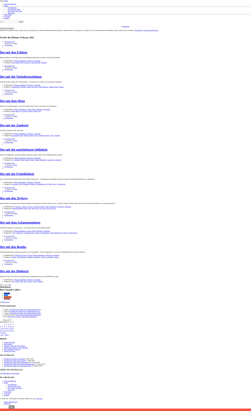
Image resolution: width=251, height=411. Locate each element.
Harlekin (23, 87)
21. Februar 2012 (9, 236)
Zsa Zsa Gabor (51, 208)
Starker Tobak (31, 109)
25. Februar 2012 (9, 139)
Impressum (7, 404)
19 (13, 328)
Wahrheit (40, 281)
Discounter (25, 184)
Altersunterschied (17, 208)
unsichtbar (51, 160)
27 (1, 333)
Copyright (7, 16)
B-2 (13, 160)
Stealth (37, 160)
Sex (21, 111)
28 (3, 333)
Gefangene (19, 233)
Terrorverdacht (72, 233)
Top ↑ (11, 407)
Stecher (30, 111)
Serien (6, 6)
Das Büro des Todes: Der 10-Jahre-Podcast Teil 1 (26, 309)
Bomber (17, 160)
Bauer (18, 62)
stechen (25, 111)
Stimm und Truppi (9, 351)
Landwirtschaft (35, 62)
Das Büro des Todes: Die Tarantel (14, 359)
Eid (13, 281)
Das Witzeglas (12, 8)
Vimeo (6, 295)
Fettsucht (32, 184)
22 (5, 331)
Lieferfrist (44, 62)
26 (13, 331)
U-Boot (43, 257)
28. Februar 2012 (9, 66)
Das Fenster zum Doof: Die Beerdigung (28, 315)
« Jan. (2, 335)
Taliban (65, 233)
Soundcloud (7, 297)
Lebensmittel (40, 184)
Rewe (55, 184)
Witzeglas (30, 61)
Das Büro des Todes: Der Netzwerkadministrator (19, 364)
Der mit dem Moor (12, 101)
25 (11, 331)
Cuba (13, 233)
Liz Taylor (43, 208)
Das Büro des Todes (14, 9)
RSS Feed (7, 299)
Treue (34, 281)
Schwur (29, 281)
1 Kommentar (8, 45)
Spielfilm (30, 257)
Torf (39, 111)
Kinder (27, 160)
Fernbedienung (21, 257)
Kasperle (35, 87)
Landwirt (27, 62)
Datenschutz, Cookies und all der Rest (146, 30)
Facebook (7, 293)
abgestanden (15, 135)
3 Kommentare (8, 215)
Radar (32, 160)
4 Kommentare (8, 94)
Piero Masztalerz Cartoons (12, 349)
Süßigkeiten (43, 160)
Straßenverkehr (53, 87)
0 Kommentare (8, 118)
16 (7, 328)
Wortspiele (37, 61)
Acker (13, 62)
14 (3, 328)
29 (5, 333)
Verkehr (61, 87)
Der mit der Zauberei (14, 125)
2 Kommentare (8, 69)
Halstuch (26, 135)
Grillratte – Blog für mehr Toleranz (14, 346)
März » (7, 335)
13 (1, 328)
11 (11, 326)
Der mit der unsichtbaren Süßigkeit (23, 149)
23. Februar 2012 (9, 187)
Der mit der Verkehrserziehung (21, 76)
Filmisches (18, 207)
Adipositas (15, 184)
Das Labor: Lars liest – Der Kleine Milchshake (22, 317)
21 (3, 331)
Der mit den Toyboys (14, 198)
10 (9, 326)
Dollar (25, 208)
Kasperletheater (43, 87)
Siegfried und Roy (44, 135)
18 (11, 328)
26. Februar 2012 (9, 114)
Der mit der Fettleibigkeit (17, 174)
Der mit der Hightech (14, 271)
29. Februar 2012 (9, 41)
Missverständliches (20, 61)
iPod (21, 281)
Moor (17, 111)
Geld (29, 208)
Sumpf (35, 111)
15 (5, 328)
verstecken (58, 160)
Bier (21, 135)
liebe (13, 111)
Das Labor (11, 13)
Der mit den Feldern (13, 52)
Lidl (46, 184)
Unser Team (7, 15)
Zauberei (57, 135)
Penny (50, 184)
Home (2, 1)
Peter (15, 43)
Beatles (14, 257)
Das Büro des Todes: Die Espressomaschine (17, 366)
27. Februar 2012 (9, 90)
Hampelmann (16, 87)
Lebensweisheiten (39, 207)
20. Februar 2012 (9, 260)
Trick (52, 135)
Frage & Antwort (27, 207)
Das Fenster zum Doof (15, 11)
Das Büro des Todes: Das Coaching (15, 360)
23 (7, 331)
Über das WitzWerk (10, 4)
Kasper (29, 87)
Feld (22, 62)
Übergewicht (61, 184)
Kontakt (6, 18)
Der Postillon (8, 344)
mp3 (25, 281)
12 (13, 326)
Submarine (37, 257)
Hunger (37, 233)
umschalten (49, 257)
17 (9, 328)
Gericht (17, 281)
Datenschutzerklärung (10, 402)
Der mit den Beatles (13, 247)
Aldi (20, 184)
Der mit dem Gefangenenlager (20, 222)
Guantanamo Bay (28, 233)
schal (36, 135)
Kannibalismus (45, 233)
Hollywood (35, 208)
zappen (56, 257)
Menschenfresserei (56, 233)
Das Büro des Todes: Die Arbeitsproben (16, 362)
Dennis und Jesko (9, 342)
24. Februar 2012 (9, 163)
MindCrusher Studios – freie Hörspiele (16, 348)
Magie (32, 135)
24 (9, 331)
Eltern (22, 160)
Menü (6, 1)
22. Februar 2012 (9, 212)
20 (1, 331)
